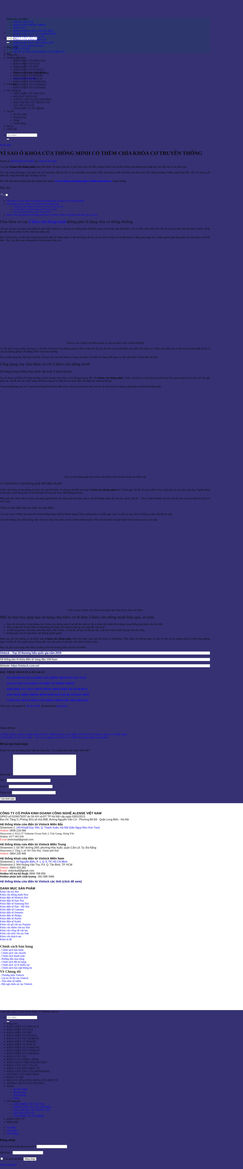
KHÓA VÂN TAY (23, 22)
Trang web (5, 792)
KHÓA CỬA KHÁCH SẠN (28, 45)
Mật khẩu (6, 1152)
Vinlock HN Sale (48, 161)
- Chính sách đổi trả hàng (13, 961)
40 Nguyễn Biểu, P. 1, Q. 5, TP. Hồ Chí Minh (41, 861)
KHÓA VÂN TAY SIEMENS (29, 72)
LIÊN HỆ (12, 129)
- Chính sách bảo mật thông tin (16, 967)
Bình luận (6, 774)
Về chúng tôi (13, 1101)
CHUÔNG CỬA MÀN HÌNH (23, 1074)
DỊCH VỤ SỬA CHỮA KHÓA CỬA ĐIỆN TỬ (39, 51)
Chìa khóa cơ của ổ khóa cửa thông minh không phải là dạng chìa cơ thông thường (45, 200)
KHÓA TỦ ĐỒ (21, 48)
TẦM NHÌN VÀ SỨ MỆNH (28, 108)
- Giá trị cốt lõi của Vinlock (14, 978)
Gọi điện (11, 1127)
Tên (3, 780)
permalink (62, 706)
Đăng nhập (30, 1159)
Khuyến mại (19, 117)
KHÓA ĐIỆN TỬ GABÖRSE (29, 87)
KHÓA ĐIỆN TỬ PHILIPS (28, 75)
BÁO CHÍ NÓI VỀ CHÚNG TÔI (31, 102)
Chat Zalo (12, 1130)
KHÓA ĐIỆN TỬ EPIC (26, 66)
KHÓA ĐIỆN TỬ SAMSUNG (29, 81)
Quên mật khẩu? (8, 1164)
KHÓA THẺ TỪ (16, 1119)
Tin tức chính (20, 114)
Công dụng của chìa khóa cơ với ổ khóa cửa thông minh (33, 203)
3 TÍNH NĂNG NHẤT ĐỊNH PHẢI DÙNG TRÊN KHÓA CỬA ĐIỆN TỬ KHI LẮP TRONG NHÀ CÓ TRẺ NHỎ (63, 734)
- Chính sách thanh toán (12, 955)
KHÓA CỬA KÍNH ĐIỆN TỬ (29, 39)
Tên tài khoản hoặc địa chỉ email (18, 1146)
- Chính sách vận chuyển (13, 952)
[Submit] (8, 42)
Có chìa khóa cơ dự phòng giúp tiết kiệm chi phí (35, 209)
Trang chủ (12, 54)
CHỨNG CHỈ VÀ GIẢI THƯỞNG (32, 99)
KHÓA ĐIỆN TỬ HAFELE (28, 69)
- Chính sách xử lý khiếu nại (15, 964)
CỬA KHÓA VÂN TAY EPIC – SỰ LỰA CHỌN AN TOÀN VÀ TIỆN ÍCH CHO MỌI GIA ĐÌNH (54, 737)
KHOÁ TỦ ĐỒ (15, 1077)
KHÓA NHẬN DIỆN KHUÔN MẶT (33, 30)
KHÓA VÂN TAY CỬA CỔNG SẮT (33, 42)
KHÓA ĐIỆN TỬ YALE (26, 63)
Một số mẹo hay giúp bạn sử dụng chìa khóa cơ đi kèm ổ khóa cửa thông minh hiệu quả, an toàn (52, 214)
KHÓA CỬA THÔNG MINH (29, 25)
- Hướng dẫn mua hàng (12, 958)
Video (16, 120)
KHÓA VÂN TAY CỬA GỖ (28, 36)
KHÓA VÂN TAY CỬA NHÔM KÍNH (34, 33)
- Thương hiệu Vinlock (12, 975)
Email (4, 786)
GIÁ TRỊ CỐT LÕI (23, 105)
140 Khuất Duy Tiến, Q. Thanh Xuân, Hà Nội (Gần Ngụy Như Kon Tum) (58, 827)
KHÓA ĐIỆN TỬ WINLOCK (29, 60)
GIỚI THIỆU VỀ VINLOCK (29, 93)
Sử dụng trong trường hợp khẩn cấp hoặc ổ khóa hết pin (38, 206)
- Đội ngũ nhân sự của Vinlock (16, 984)
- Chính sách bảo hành (11, 950)
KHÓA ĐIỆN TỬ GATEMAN (29, 84)
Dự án (10, 126)
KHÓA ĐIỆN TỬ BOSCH (27, 78)
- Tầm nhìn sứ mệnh (10, 981)
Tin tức (10, 111)
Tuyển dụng (19, 123)
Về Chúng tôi (14, 90)
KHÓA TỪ (19, 27)
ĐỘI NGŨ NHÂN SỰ (25, 96)
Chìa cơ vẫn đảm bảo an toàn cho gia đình (32, 212)
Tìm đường (12, 1133)
